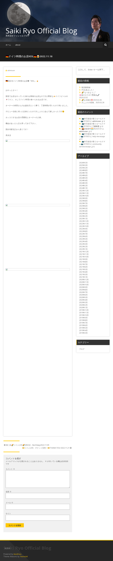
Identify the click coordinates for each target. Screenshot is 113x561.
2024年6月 (83, 175)
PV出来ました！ (88, 90)
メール (9, 502)
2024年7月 (83, 173)
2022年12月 (84, 221)
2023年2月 (83, 216)
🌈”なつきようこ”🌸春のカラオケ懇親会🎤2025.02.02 (89, 95)
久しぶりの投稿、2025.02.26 (93, 102)
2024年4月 (83, 180)
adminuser (11, 70)
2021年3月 (83, 274)
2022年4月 (83, 241)
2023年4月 (83, 211)
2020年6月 (83, 295)
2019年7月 (83, 323)
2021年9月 (83, 259)
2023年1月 (83, 218)
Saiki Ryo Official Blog (41, 30)
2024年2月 (83, 185)
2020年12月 (84, 279)
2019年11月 (84, 312)
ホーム (8, 45)
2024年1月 (83, 188)
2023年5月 (83, 208)
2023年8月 (83, 201)
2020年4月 (83, 300)
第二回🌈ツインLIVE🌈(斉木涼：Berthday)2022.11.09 (27, 445)
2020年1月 (83, 307)
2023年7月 (83, 203)
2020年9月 (83, 287)
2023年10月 (84, 196)
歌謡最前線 (86, 87)
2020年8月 (83, 290)
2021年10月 (84, 256)
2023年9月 (83, 198)
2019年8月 (83, 320)
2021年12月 (84, 251)
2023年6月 (83, 206)
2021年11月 (84, 254)
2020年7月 (83, 292)
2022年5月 (83, 239)
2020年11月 (84, 282)
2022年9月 (83, 229)
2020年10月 (84, 284)
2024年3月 (83, 183)
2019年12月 (84, 310)
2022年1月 (83, 249)
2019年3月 (83, 333)
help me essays (98, 136)
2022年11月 (84, 223)
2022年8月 (83, 231)
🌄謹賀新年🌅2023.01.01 (92, 129)
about (17, 45)
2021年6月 (83, 267)
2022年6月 (83, 236)
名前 (8, 491)
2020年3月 (83, 302)
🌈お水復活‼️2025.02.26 (92, 100)
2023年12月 (84, 190)
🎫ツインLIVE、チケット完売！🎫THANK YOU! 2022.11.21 (45, 448)
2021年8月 (83, 262)
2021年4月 (83, 272)
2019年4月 (83, 330)
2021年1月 (83, 277)
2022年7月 (83, 234)
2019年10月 (84, 315)
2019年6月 (83, 325)
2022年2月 (83, 246)
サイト (8, 513)
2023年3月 (83, 213)
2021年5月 (83, 269)
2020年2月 (83, 305)
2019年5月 (83, 328)
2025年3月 (83, 165)
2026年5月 (83, 162)
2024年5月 (83, 178)
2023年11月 (84, 193)
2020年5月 (83, 297)
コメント (10, 469)
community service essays (90, 145)
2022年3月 (83, 244)
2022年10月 (84, 226)
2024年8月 (83, 170)
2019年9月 (83, 317)
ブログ (81, 349)
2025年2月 (83, 168)
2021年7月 (83, 264)
